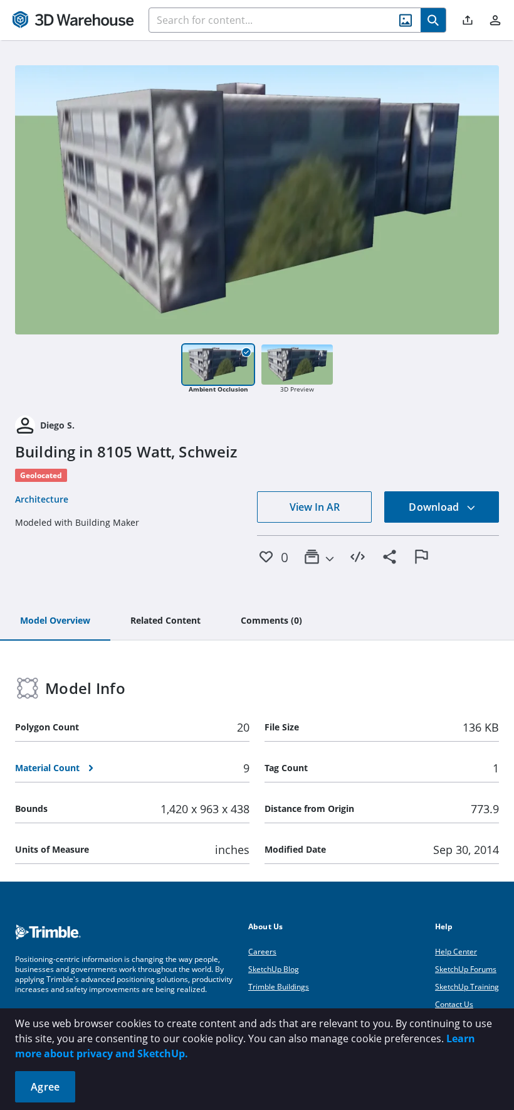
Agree (45, 1087)
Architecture (41, 499)
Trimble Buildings (278, 986)
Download (435, 507)
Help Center (456, 951)
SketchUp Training (467, 986)
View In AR (315, 507)
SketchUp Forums (465, 969)
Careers (262, 951)
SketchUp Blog (273, 969)
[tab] (55, 621)
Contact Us (454, 1004)
